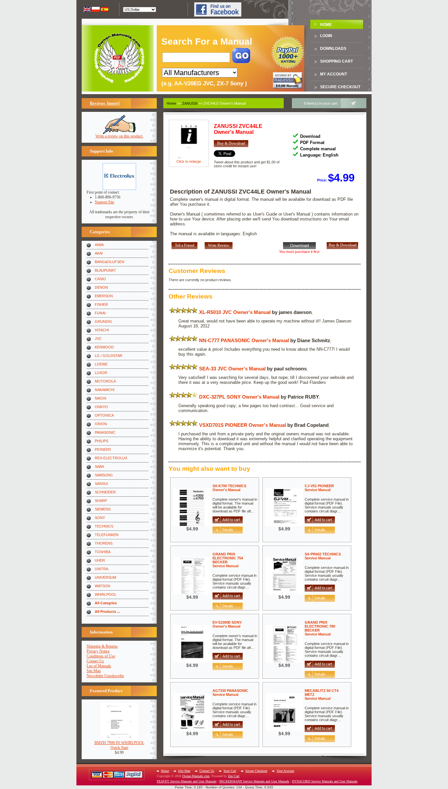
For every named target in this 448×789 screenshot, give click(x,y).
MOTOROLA (105, 381)
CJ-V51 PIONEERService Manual (319, 488)
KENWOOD (104, 347)
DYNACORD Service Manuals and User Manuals (324, 781)
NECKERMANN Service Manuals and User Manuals (254, 781)
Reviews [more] (104, 103)
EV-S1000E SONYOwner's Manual (227, 624)
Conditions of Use (101, 656)
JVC (98, 339)
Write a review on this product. (119, 136)
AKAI (99, 253)
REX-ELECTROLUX (111, 458)
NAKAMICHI (104, 390)
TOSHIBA (103, 552)
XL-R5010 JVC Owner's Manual (235, 312)
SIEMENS (103, 509)
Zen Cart (233, 776)
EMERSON (104, 296)
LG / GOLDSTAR (108, 356)
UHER (100, 560)
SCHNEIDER (105, 492)
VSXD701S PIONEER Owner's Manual (242, 425)
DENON (101, 287)
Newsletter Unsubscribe (105, 676)
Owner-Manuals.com (196, 776)
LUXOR (101, 373)
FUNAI (100, 313)
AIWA (99, 245)
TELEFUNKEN (106, 535)
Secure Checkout (340, 87)
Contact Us (95, 661)
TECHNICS (104, 526)
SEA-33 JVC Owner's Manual (232, 368)
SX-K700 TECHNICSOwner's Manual (229, 488)
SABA (99, 466)
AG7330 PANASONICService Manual (230, 692)
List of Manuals (99, 666)
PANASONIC (105, 432)
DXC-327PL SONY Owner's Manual (239, 397)
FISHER (101, 304)
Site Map (94, 671)
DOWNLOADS (333, 48)
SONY (100, 518)
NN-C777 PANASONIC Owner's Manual (244, 340)
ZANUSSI (189, 103)
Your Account (285, 771)
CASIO (100, 279)
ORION (101, 424)
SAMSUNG (104, 475)
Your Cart (229, 771)
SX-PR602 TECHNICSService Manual (323, 556)
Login (326, 35)
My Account (333, 74)
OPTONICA (104, 415)
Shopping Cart (336, 61)
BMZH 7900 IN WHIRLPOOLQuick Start (119, 745)
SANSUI (101, 484)
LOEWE (101, 364)
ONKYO (101, 407)
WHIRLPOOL (105, 594)
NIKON (100, 398)
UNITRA (101, 569)
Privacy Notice (98, 651)
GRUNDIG (103, 321)
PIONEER (103, 449)
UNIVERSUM (105, 577)
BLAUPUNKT (105, 270)
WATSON (102, 586)
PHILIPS (101, 441)
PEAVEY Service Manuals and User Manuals (186, 781)
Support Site (104, 202)
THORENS (103, 543)
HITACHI (102, 330)
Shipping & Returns (102, 646)
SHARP (101, 501)
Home (326, 24)
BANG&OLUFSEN (109, 262)
